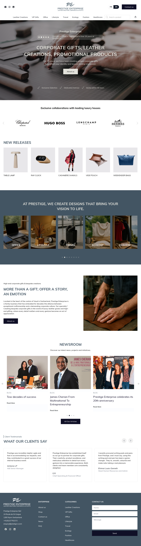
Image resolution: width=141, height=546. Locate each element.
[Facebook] (5, 7)
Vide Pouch (91, 175)
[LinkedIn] (13, 7)
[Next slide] (137, 123)
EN (116, 7)
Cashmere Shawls (67, 175)
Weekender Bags (122, 175)
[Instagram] (9, 7)
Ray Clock (36, 175)
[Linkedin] (14, 529)
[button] (62, 257)
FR (111, 7)
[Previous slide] (3, 123)
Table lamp (9, 175)
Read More (11, 410)
